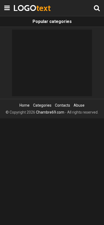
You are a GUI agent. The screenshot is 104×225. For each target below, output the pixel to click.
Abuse (79, 105)
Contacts (62, 105)
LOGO (26, 8)
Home (24, 105)
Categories (42, 105)
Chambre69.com (50, 112)
